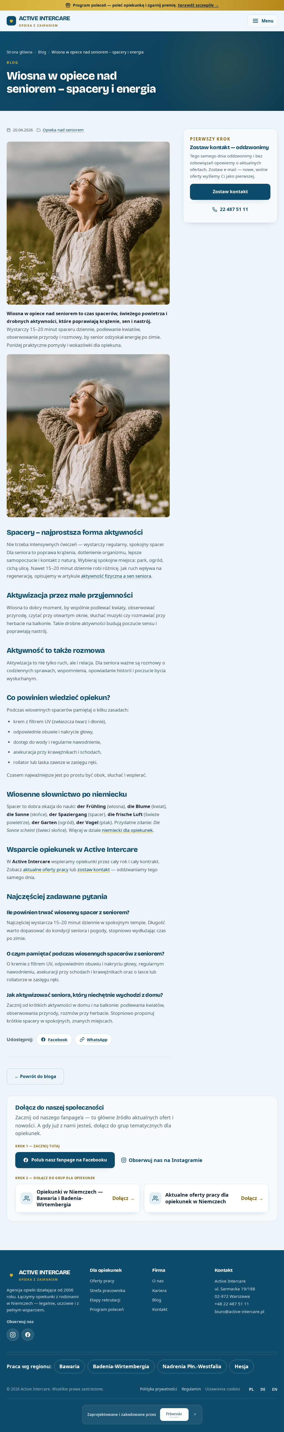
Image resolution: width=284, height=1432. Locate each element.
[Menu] (262, 20)
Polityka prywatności (158, 1389)
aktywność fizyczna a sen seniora (116, 576)
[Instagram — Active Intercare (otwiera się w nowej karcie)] (13, 1335)
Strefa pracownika (107, 1290)
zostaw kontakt (93, 869)
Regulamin (191, 1389)
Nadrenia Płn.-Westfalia (192, 1366)
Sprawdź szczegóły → (198, 5)
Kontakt (159, 1309)
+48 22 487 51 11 (232, 1303)
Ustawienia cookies (222, 1389)
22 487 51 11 (234, 209)
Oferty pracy (102, 1280)
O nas (158, 1280)
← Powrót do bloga (35, 1076)
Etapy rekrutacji (105, 1300)
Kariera (159, 1290)
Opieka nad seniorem (63, 130)
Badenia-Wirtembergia (121, 1366)
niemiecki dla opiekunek (127, 830)
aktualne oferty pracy (46, 869)
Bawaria (69, 1366)
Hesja (241, 1366)
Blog (42, 52)
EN (274, 1389)
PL (251, 1389)
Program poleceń (107, 1309)
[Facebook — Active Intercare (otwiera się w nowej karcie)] (28, 1335)
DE (262, 1389)
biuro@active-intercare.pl (239, 1311)
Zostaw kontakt (230, 191)
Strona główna (19, 52)
